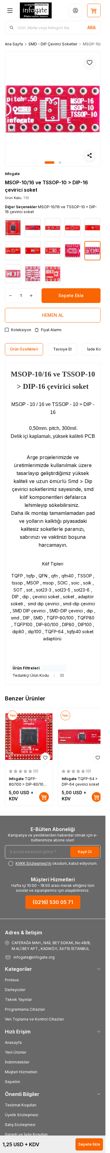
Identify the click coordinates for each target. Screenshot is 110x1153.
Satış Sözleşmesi (20, 1124)
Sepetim (12, 1081)
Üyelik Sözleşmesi (21, 1115)
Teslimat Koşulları (20, 1105)
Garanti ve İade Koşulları (26, 1134)
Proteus (12, 980)
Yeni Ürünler (15, 1052)
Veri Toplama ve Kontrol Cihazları (34, 1019)
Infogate (12, 173)
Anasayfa (13, 1042)
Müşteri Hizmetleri (21, 1072)
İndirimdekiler (17, 1062)
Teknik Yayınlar (18, 999)
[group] (52, 109)
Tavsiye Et (62, 349)
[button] (49, 162)
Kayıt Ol (85, 851)
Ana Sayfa (14, 44)
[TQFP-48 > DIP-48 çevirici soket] (44, 736)
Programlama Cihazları (25, 1009)
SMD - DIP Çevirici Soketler (52, 44)
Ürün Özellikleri (24, 349)
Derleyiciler (15, 989)
